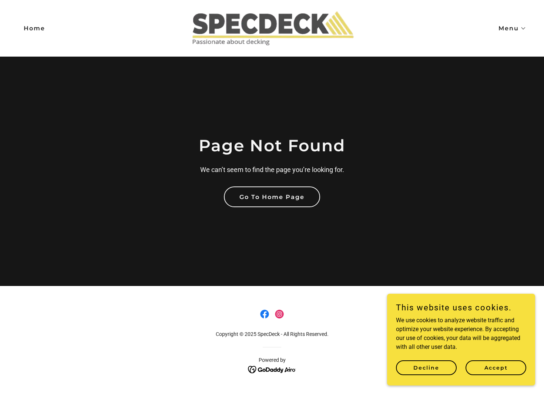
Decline (426, 367)
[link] (272, 27)
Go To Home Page (272, 197)
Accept (496, 367)
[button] (509, 28)
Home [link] (34, 28)
